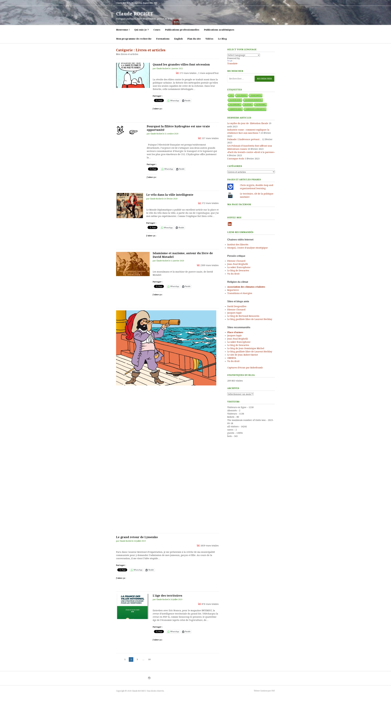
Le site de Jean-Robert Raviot (242, 355)
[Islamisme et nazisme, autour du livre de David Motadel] (133, 264)
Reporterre (233, 290)
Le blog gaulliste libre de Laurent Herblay (249, 319)
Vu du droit (233, 273)
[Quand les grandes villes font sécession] (133, 75)
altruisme (260, 104)
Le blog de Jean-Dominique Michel (245, 348)
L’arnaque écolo (235, 158)
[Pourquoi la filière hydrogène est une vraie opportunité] (130, 131)
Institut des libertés (237, 244)
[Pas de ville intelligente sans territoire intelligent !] (166, 347)
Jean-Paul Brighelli (237, 264)
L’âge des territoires (167, 595)
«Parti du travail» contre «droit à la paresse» (250, 152)
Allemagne (235, 104)
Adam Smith (256, 95)
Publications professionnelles (182, 29)
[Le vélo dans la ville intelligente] (129, 205)
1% (231, 95)
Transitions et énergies (239, 293)
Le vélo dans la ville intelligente (169, 194)
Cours (156, 29)
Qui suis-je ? (141, 29)
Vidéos (209, 38)
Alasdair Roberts (253, 100)
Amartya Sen (235, 109)
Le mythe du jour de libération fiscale (247, 123)
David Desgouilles (236, 306)
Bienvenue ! (123, 29)
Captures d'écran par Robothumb (245, 367)
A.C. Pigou (242, 95)
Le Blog (222, 38)
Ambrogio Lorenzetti (255, 109)
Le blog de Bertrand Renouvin (243, 316)
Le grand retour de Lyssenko (137, 537)
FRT (273, 691)
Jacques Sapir (234, 313)
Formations (163, 38)
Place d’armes (235, 332)
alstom (248, 104)
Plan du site (194, 38)
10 (150, 659)
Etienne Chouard (236, 261)
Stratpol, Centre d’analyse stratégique (247, 248)
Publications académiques (219, 29)
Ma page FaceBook (239, 204)
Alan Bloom (235, 100)
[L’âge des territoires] (133, 606)
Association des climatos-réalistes (246, 287)
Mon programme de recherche (134, 38)
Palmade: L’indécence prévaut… (244, 139)
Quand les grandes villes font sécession (181, 64)
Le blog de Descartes (238, 270)
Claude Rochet (162, 68)
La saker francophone (238, 267)
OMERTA (231, 358)
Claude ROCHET (134, 13)
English (178, 38)
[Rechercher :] (251, 79)
